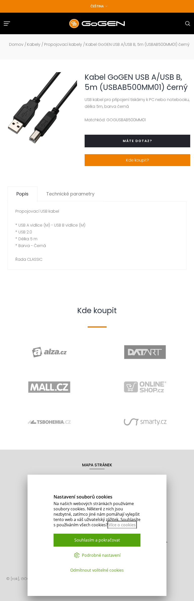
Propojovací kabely (63, 44)
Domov (16, 44)
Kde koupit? (137, 160)
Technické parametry (70, 194)
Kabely (33, 44)
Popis (22, 194)
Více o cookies (122, 525)
